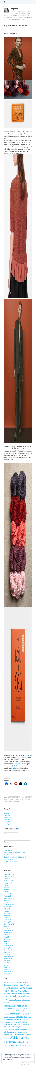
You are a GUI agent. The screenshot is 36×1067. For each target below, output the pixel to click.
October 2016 (8, 902)
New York (19, 1016)
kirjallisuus (28, 1008)
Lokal (17, 1011)
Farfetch (6, 996)
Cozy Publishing (24, 990)
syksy (12, 1029)
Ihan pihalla (7, 817)
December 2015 (9, 924)
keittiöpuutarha (10, 1005)
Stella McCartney (13, 1027)
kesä (19, 1005)
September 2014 (9, 956)
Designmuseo (26, 993)
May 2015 (7, 939)
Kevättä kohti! (8, 850)
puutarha (23, 1021)
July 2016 (7, 909)
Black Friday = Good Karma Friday (15, 853)
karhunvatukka (26, 1000)
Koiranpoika (7, 819)
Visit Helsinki (10, 1045)
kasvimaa (8, 1002)
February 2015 (8, 946)
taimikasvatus (9, 1032)
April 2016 (7, 915)
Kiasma (12, 1008)
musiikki (6, 1017)
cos (26, 797)
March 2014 (7, 969)
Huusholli (7, 815)
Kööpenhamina (8, 1011)
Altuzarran (20, 757)
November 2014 (9, 952)
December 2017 (9, 874)
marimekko (15, 1013)
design (5, 993)
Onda (14, 1019)
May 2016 (7, 913)
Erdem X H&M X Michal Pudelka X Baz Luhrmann (15, 858)
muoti (28, 1013)
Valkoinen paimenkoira (20, 1034)
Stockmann (22, 1027)
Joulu (28, 797)
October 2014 (8, 954)
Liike (13, 1011)
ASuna (6, 982)
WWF (24, 1046)
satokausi (20, 1024)
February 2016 (8, 920)
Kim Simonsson (20, 1008)
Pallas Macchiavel (14, 799)
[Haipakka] (6, 10)
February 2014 (8, 971)
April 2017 (7, 889)
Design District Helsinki (14, 993)
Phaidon (16, 766)
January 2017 (8, 896)
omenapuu (10, 1019)
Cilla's (13, 991)
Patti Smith (19, 1019)
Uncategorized (8, 824)
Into (6, 999)
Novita (25, 1017)
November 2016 (9, 900)
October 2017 (8, 879)
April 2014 (7, 967)
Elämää (28, 796)
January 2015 (8, 948)
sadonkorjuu (8, 1024)
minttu (22, 1014)
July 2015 (7, 935)
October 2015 (8, 928)
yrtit (27, 1046)
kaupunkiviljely (16, 1003)
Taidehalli (23, 1029)
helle (22, 996)
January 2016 (8, 922)
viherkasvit (19, 1042)
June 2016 (7, 911)
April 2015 (7, 941)
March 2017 (7, 892)
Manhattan (7, 1014)
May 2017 (7, 887)
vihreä (26, 1042)
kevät (24, 1005)
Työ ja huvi (7, 822)
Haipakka (14, 8)
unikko (11, 1034)
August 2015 (8, 933)
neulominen (12, 1017)
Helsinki (27, 996)
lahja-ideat (6, 799)
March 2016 (7, 917)
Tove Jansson (18, 1032)
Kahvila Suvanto (16, 1000)
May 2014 (7, 965)
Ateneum (17, 982)
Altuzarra (22, 797)
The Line (6, 801)
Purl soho (18, 764)
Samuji (15, 1024)
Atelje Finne (11, 982)
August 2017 (8, 883)
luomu (28, 1011)
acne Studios (15, 797)
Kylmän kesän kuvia (10, 855)
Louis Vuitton (23, 1011)
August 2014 (8, 958)
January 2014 (8, 974)
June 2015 (7, 937)
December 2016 (9, 898)
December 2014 (9, 950)
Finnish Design (15, 996)
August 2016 (8, 907)
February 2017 (8, 894)
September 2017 (9, 881)
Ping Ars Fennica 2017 (11, 861)
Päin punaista (10, 33)
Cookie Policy (9, 1059)
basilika (11, 985)
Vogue (19, 1045)
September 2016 (9, 905)
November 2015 (9, 926)
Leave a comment (14, 801)
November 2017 (9, 876)
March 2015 (7, 943)
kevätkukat (7, 1008)
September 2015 (9, 930)
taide (17, 1029)
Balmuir (6, 985)
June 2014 (7, 963)
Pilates (11, 1022)
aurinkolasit (24, 982)
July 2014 (7, 961)
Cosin (16, 768)
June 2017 (7, 885)
